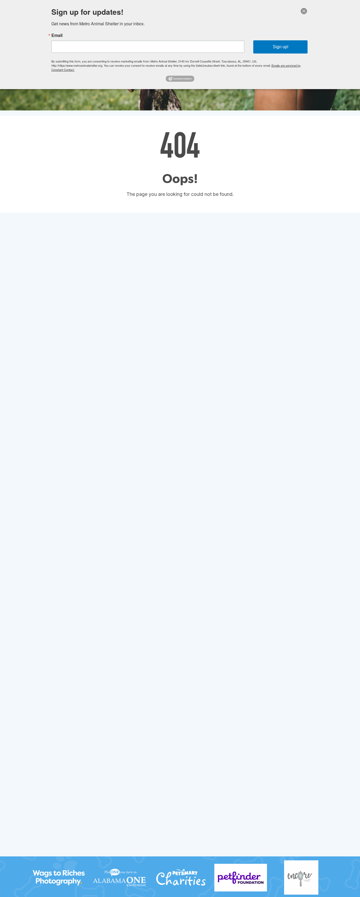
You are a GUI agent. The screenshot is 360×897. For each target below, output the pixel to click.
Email (56, 35)
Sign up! (280, 47)
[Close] (304, 11)
